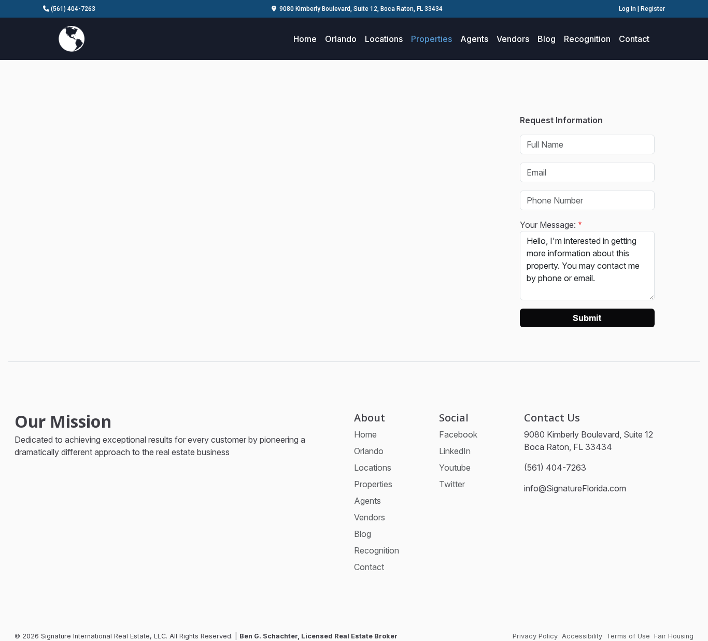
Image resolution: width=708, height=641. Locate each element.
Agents (474, 39)
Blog (546, 39)
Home (305, 39)
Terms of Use (628, 636)
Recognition (587, 39)
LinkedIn (455, 451)
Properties (431, 39)
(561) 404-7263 (72, 8)
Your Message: (548, 225)
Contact (634, 39)
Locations (384, 39)
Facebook (458, 434)
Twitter (452, 484)
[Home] (71, 38)
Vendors (513, 39)
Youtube (455, 467)
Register (653, 8)
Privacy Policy (535, 636)
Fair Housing (673, 636)
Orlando (341, 39)
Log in (627, 8)
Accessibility (582, 636)
